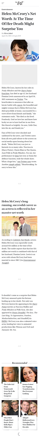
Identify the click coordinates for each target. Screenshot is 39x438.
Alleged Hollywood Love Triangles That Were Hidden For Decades (29, 422)
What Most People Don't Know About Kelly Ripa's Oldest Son (8, 422)
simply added (14, 164)
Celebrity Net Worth (21, 240)
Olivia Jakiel (8, 33)
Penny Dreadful (18, 313)
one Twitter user (24, 162)
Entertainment (7, 9)
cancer (19, 105)
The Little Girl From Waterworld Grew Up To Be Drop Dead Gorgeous (9, 390)
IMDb (4, 321)
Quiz (17, 156)
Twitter (20, 99)
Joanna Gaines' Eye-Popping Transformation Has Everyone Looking (29, 389)
